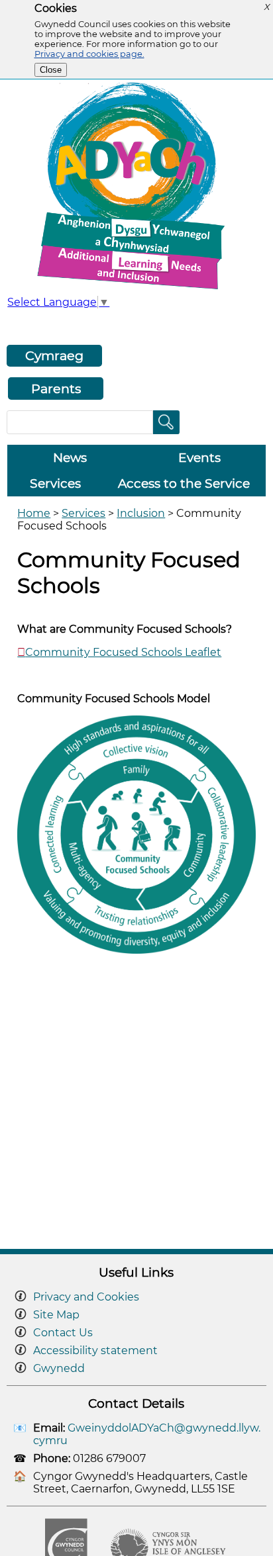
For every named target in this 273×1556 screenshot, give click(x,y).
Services (55, 483)
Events (199, 457)
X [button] (266, 7)
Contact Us (63, 1332)
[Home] (136, 289)
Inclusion (141, 513)
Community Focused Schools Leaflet (123, 652)
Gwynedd (59, 1368)
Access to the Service (184, 483)
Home (33, 513)
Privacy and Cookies (86, 1297)
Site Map (56, 1314)
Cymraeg (54, 355)
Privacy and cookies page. (89, 54)
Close (51, 70)
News (70, 457)
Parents (56, 388)
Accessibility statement (95, 1350)
